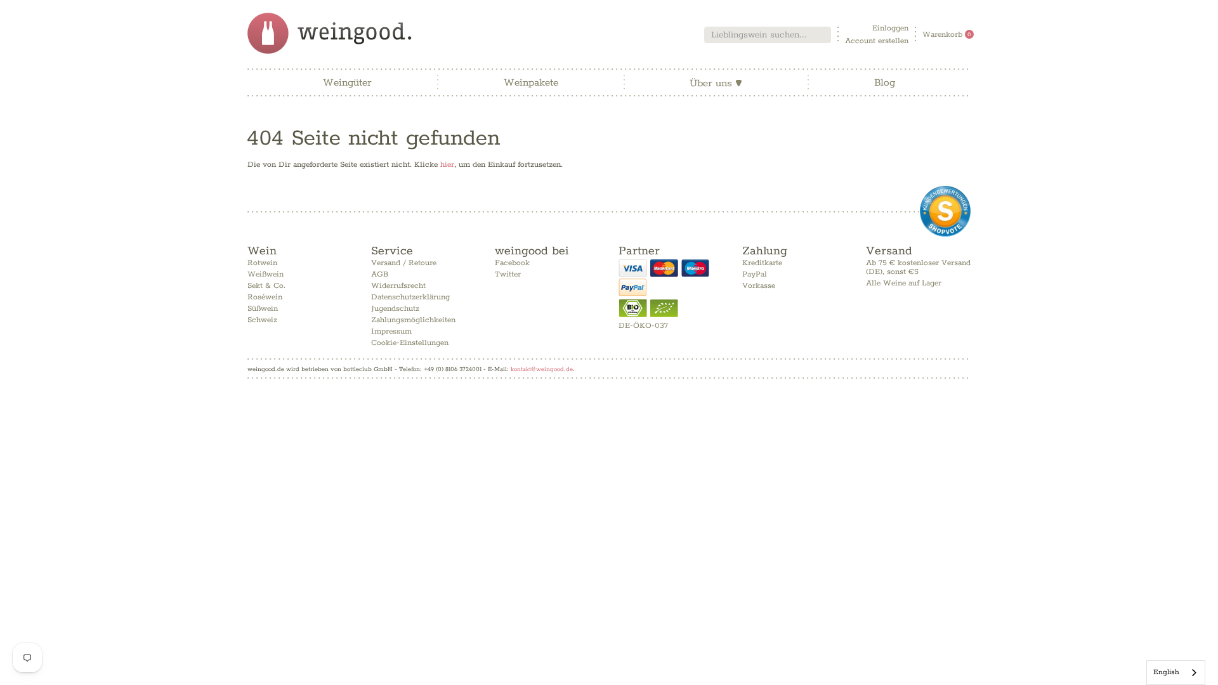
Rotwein (262, 263)
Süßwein (262, 308)
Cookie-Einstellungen (410, 343)
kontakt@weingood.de (542, 369)
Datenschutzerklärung (410, 297)
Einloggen (890, 28)
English (1166, 672)
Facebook (512, 263)
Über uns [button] (716, 83)
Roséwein (264, 297)
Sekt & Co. (266, 285)
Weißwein (265, 274)
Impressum (391, 331)
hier (447, 164)
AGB (379, 274)
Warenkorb (946, 34)
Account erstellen (876, 41)
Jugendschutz (395, 308)
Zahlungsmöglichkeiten (413, 320)
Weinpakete (531, 82)
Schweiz (262, 320)
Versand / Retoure (403, 263)
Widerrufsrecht (398, 285)
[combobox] (767, 35)
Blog (884, 82)
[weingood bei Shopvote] (945, 211)
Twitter (508, 274)
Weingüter (347, 82)
